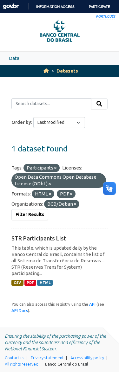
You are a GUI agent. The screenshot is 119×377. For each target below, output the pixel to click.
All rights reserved (21, 364)
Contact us (14, 357)
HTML (45, 282)
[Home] (46, 70)
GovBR (11, 6)
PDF (30, 282)
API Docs (19, 310)
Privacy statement (47, 357)
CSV (17, 282)
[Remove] (55, 168)
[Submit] (99, 104)
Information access (55, 6)
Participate (99, 6)
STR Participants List (38, 238)
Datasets (67, 70)
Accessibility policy (87, 357)
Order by (21, 122)
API (92, 304)
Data (14, 58)
